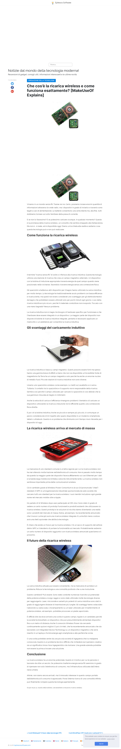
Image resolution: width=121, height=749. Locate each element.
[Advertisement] (60, 22)
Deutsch (26, 741)
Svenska (48, 741)
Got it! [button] (101, 744)
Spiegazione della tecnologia (41, 80)
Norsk (57, 741)
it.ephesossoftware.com (22, 745)
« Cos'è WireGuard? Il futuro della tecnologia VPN (44, 733)
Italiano (65, 741)
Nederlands (37, 741)
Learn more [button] (111, 739)
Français (75, 741)
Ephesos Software (63, 3)
